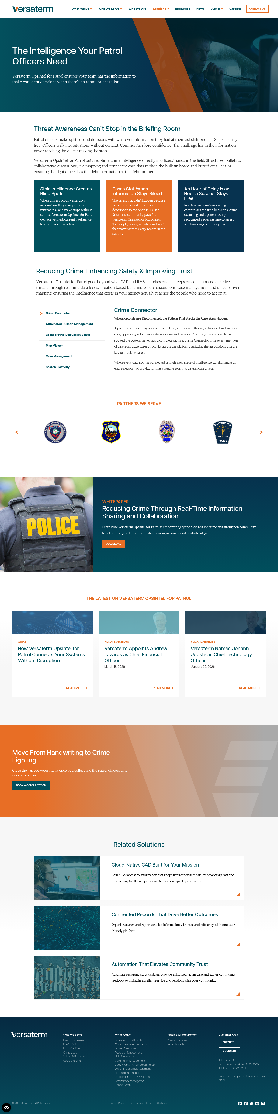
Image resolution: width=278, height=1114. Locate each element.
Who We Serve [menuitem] (108, 9)
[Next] (261, 432)
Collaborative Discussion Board (68, 335)
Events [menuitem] (215, 9)
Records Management (128, 1052)
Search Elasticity (58, 367)
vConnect (229, 1051)
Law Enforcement (74, 1040)
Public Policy (161, 1103)
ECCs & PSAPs (72, 1048)
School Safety (123, 1085)
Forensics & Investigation (129, 1081)
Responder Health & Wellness (132, 1077)
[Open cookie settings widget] (6, 1107)
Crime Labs (70, 1052)
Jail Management (125, 1056)
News (200, 9)
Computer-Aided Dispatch (131, 1044)
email (222, 1080)
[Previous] (16, 432)
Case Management (59, 356)
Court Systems (72, 1060)
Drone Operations (125, 1048)
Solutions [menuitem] (159, 9)
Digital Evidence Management (133, 1068)
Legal (149, 1103)
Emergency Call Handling (130, 1040)
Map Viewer (54, 345)
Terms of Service (135, 1103)
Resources (182, 9)
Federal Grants (175, 1044)
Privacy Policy (117, 1103)
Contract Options (177, 1040)
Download (113, 544)
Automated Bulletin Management (69, 324)
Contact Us (257, 9)
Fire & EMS (69, 1044)
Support (228, 1042)
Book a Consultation (31, 785)
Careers (235, 9)
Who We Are (137, 9)
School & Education (74, 1056)
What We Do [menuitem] (80, 9)
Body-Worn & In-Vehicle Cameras (135, 1064)
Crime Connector (58, 313)
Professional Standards (128, 1073)
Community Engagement (130, 1060)
